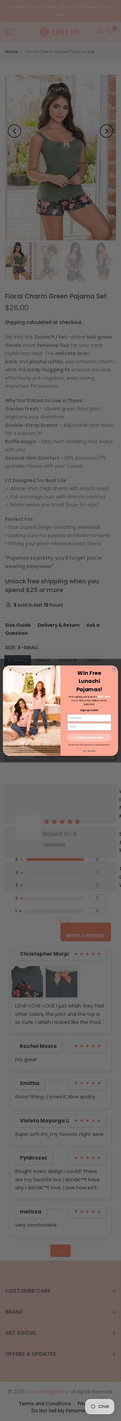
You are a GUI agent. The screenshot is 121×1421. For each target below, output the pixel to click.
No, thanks (89, 751)
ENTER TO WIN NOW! (89, 737)
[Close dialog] (114, 669)
